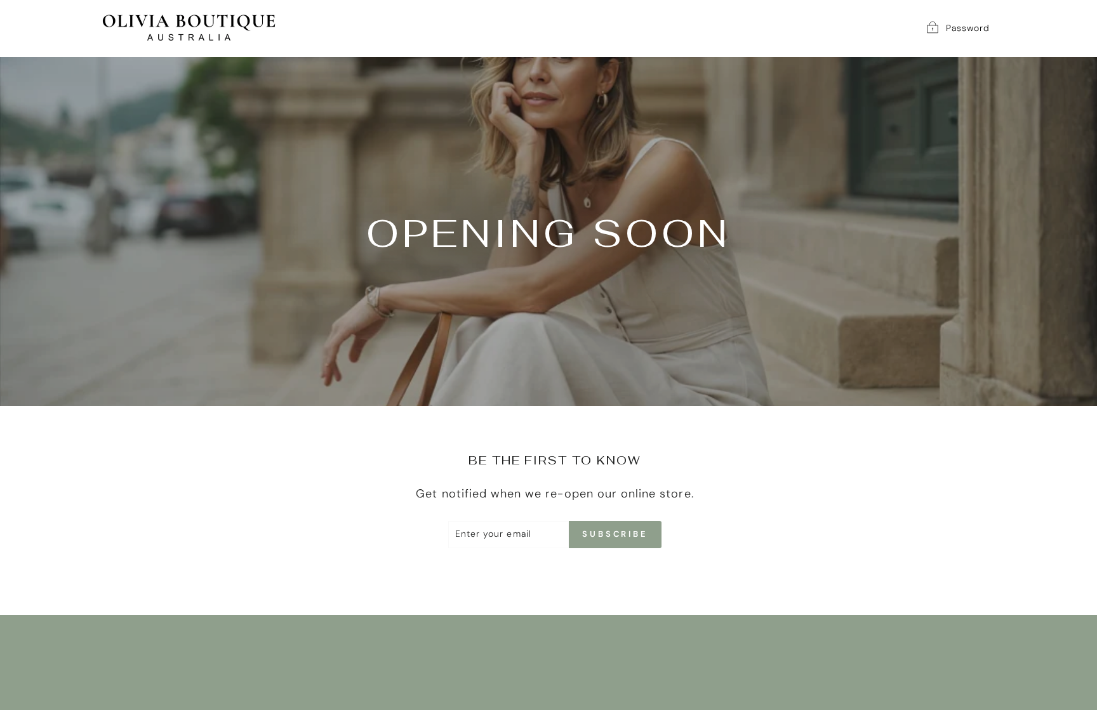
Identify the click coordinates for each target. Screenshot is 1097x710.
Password (968, 28)
